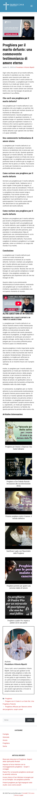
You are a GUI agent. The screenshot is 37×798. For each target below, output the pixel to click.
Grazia (5, 740)
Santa (5, 746)
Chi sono (31, 793)
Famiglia (6, 734)
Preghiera (8, 698)
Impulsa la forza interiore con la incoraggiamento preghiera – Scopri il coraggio (16, 767)
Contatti (24, 793)
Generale (6, 737)
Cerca (29, 720)
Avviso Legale (19, 795)
